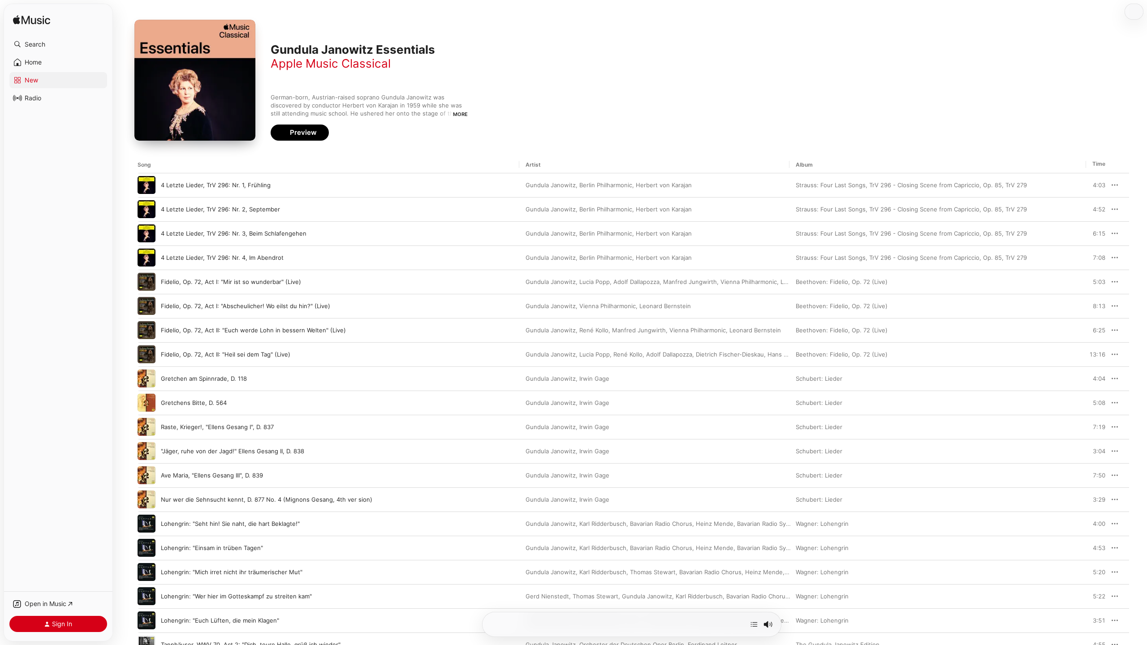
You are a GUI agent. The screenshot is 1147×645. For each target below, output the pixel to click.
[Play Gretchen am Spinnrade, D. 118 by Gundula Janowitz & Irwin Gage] (146, 378)
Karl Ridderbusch (602, 523)
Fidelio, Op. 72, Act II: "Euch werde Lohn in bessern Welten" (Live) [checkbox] (253, 330)
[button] (58, 44)
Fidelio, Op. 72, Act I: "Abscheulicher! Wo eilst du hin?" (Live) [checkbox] (245, 306)
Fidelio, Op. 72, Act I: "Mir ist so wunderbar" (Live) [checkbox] (231, 281)
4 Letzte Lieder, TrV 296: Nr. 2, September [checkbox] (220, 209)
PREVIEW (1095, 185)
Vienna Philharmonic (748, 281)
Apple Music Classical (331, 63)
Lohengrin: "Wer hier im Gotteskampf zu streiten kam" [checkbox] (236, 596)
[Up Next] (754, 624)
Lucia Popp (594, 281)
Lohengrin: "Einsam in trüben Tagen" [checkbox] (212, 547)
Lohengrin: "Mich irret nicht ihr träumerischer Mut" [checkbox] (231, 572)
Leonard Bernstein (665, 306)
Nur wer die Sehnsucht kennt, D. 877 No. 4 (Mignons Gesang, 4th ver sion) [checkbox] (266, 499)
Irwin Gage (594, 378)
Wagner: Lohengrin (822, 523)
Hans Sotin (783, 354)
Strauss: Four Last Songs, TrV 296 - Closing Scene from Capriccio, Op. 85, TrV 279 (911, 185)
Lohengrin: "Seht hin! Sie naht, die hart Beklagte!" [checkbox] (230, 523)
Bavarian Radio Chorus (661, 523)
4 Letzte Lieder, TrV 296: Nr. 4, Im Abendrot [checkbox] (222, 257)
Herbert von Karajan (664, 185)
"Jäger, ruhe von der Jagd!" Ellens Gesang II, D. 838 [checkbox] (232, 451)
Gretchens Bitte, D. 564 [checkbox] (194, 402)
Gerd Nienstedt (547, 596)
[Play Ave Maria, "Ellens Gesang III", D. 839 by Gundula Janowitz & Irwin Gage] (146, 475)
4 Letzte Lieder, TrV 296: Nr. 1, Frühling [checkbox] (216, 185)
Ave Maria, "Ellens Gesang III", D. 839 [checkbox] (212, 475)
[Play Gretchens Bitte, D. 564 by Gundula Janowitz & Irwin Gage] (146, 403)
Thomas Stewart (653, 572)
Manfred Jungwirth (690, 281)
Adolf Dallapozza (636, 281)
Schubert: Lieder (819, 378)
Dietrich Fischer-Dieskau (730, 354)
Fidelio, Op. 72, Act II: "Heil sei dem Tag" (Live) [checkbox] (225, 354)
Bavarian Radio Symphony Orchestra (787, 523)
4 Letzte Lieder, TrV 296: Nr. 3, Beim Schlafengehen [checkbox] (233, 233)
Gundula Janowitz (551, 185)
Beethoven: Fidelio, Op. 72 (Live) (842, 281)
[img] (31, 20)
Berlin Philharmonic (605, 185)
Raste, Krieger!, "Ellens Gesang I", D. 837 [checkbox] (217, 426)
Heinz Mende (714, 523)
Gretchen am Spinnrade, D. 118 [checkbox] (204, 378)
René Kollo (593, 330)
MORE (460, 114)
